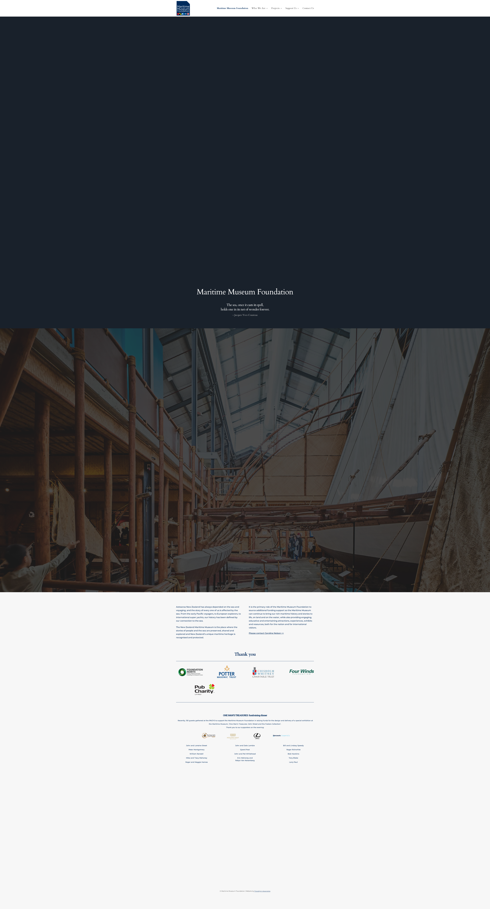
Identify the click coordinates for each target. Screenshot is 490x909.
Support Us (291, 8)
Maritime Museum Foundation (232, 8)
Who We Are (258, 8)
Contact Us (308, 8)
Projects (275, 8)
